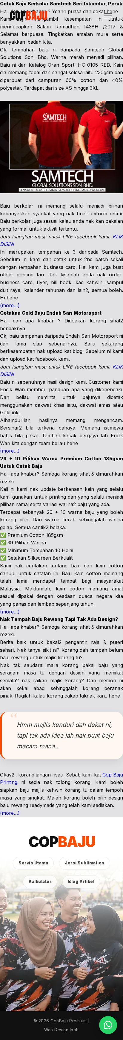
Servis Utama (33, 863)
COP (28, 16)
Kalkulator (40, 881)
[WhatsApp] (108, 1025)
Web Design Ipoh (61, 1029)
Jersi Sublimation (84, 863)
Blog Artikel (81, 881)
